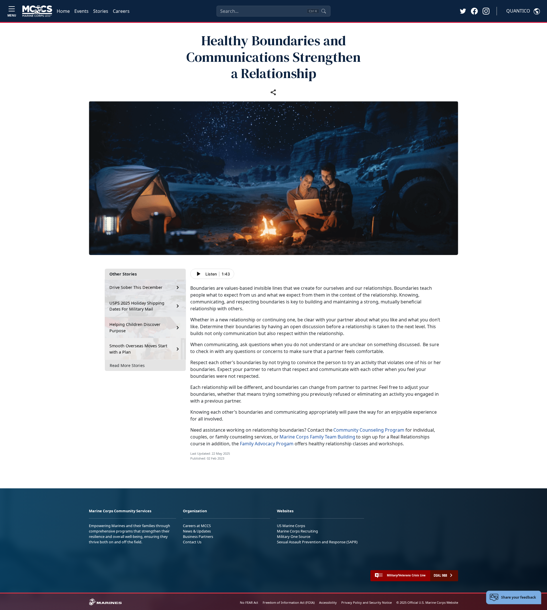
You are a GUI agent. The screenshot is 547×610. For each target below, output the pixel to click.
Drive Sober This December (135, 287)
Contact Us (192, 541)
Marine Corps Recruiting (297, 531)
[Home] (37, 11)
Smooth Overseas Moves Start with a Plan (138, 349)
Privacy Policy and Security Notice (366, 602)
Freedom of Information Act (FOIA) (289, 602)
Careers (121, 11)
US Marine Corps (291, 525)
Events (81, 11)
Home (63, 11)
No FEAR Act (249, 602)
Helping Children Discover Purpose (134, 327)
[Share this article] (273, 92)
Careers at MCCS (197, 525)
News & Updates (197, 531)
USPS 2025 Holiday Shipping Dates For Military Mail (136, 306)
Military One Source (293, 536)
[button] (474, 11)
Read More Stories (127, 365)
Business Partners (198, 536)
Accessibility (328, 602)
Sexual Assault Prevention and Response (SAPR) (317, 541)
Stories (100, 11)
